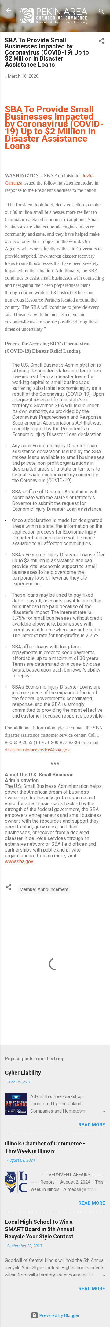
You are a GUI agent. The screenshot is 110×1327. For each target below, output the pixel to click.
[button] (101, 42)
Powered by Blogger (58, 1315)
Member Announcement (44, 889)
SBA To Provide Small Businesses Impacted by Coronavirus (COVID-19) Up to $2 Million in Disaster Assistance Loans (54, 127)
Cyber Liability (23, 1072)
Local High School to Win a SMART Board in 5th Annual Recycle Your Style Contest (39, 1229)
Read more (92, 1125)
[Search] (101, 12)
